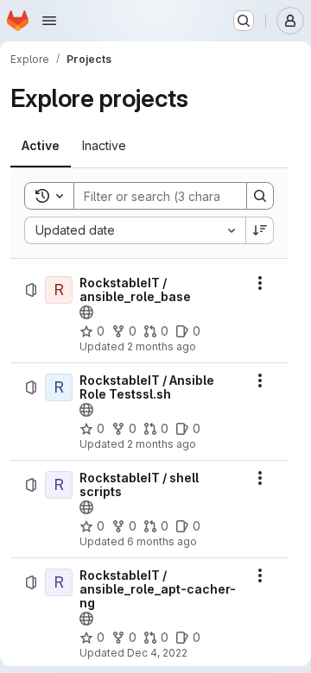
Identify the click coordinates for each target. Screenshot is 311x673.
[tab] (40, 145)
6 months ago (162, 541)
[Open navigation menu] (49, 21)
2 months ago (161, 346)
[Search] (260, 196)
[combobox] (134, 230)
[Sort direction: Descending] (260, 230)
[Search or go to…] (243, 20)
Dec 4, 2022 (157, 652)
